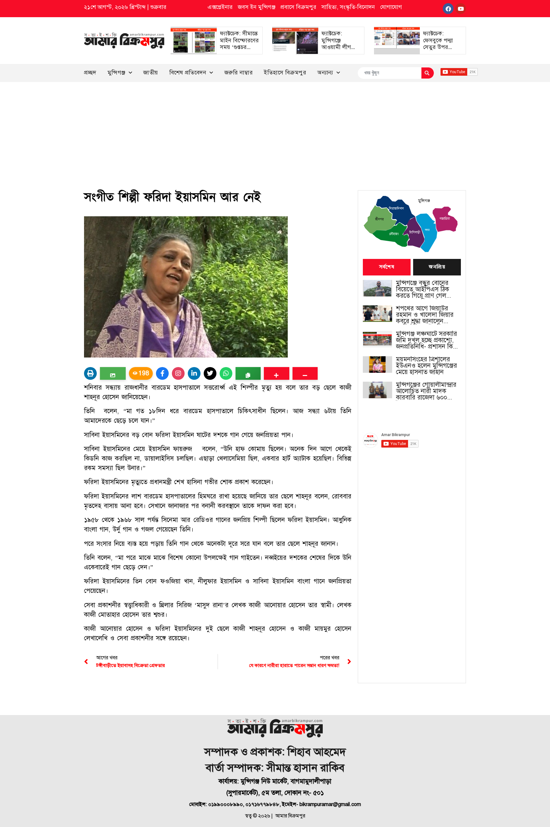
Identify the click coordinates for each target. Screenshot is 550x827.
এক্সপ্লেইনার (220, 6)
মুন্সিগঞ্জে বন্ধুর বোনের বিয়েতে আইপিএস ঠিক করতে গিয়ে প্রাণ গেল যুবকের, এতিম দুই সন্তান (425, 289)
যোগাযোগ (391, 6)
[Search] (427, 73)
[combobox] (389, 73)
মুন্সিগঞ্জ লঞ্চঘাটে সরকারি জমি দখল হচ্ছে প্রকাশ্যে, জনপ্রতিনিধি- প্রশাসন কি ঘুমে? (426, 340)
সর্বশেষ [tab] (386, 267)
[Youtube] (460, 8)
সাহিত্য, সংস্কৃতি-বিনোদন (348, 6)
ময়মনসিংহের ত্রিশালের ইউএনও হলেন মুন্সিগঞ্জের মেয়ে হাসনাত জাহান (426, 365)
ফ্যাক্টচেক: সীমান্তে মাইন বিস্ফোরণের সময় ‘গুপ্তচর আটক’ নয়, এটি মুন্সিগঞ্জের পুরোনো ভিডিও (239, 50)
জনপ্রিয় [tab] (437, 267)
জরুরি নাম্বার (238, 72)
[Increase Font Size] (276, 373)
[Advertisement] (275, 129)
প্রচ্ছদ (90, 72)
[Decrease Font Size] (305, 373)
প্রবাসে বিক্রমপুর (298, 6)
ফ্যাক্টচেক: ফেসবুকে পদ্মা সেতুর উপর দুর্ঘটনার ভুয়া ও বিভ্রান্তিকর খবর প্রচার (440, 50)
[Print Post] (90, 373)
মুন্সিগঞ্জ (116, 72)
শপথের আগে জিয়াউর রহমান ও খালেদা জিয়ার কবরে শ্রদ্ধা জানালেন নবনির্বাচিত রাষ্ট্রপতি (425, 314)
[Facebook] (448, 8)
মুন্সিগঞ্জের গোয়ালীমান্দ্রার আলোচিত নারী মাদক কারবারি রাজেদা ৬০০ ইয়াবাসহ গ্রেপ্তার (426, 391)
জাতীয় (150, 72)
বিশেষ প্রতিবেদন (188, 72)
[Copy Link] (248, 373)
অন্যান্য (325, 72)
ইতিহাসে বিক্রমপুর (285, 72)
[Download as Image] (113, 373)
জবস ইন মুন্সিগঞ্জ (256, 6)
